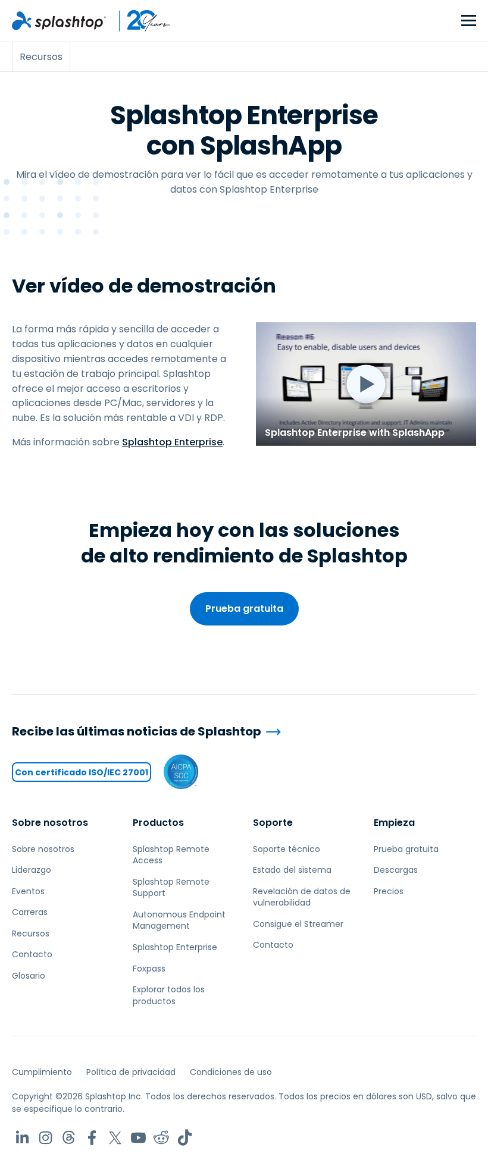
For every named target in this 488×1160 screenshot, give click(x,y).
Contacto (32, 954)
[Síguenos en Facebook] (92, 1137)
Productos (158, 822)
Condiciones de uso (231, 1072)
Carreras (30, 912)
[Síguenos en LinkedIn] (22, 1137)
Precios (388, 891)
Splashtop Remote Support (171, 888)
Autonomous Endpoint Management (179, 920)
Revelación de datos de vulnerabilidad (302, 897)
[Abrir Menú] (468, 21)
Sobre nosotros (50, 822)
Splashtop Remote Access (171, 855)
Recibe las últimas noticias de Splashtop (136, 732)
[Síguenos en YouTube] (138, 1137)
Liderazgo (31, 870)
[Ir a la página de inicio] (59, 21)
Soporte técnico (286, 849)
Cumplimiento (42, 1072)
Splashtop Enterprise (172, 442)
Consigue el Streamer (298, 924)
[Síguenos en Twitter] (115, 1137)
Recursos (30, 933)
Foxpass (149, 968)
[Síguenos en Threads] (68, 1137)
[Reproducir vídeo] (366, 384)
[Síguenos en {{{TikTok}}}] (184, 1137)
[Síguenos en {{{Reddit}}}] (161, 1137)
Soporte (273, 822)
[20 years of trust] (138, 21)
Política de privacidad (131, 1072)
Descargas (396, 870)
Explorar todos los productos (169, 995)
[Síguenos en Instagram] (45, 1137)
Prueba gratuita (244, 608)
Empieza (394, 822)
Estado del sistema (292, 870)
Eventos (28, 891)
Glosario (28, 976)
